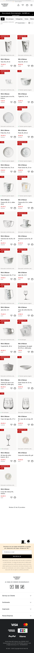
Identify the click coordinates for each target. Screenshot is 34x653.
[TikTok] (22, 587)
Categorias (19, 19)
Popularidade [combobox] (21, 23)
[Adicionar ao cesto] (15, 66)
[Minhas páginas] (18, 5)
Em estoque (10, 19)
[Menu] (31, 5)
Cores (26, 19)
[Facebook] (11, 587)
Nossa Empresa (7, 616)
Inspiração (5, 609)
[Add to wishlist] (11, 66)
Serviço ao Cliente (8, 596)
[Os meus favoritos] (23, 5)
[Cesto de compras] (27, 5)
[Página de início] (4, 5)
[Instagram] (17, 587)
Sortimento (6, 602)
